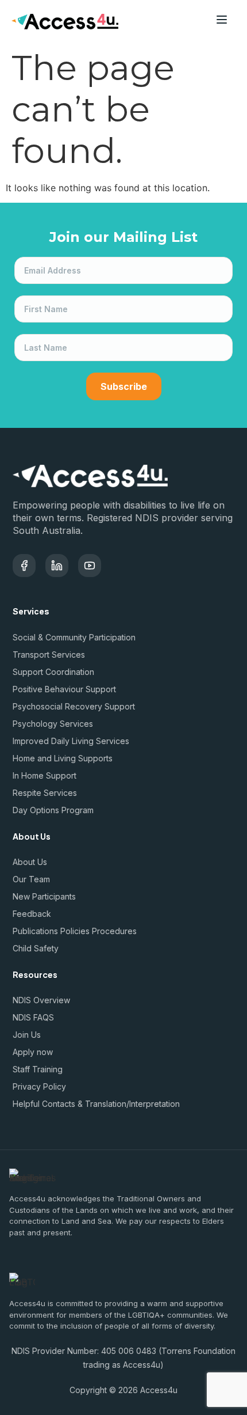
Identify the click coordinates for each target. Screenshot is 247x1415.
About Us (30, 862)
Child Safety (36, 948)
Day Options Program (53, 810)
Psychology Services (53, 724)
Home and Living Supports (63, 758)
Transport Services (49, 654)
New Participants (44, 896)
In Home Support (44, 775)
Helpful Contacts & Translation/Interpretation (96, 1104)
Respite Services (45, 793)
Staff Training (38, 1069)
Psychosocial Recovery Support (74, 706)
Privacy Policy (39, 1086)
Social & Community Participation (74, 637)
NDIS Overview (41, 1000)
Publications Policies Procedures (75, 931)
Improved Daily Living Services (71, 741)
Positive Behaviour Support (64, 689)
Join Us (27, 1035)
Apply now (33, 1052)
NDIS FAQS (33, 1017)
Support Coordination (53, 672)
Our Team (31, 879)
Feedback (32, 914)
